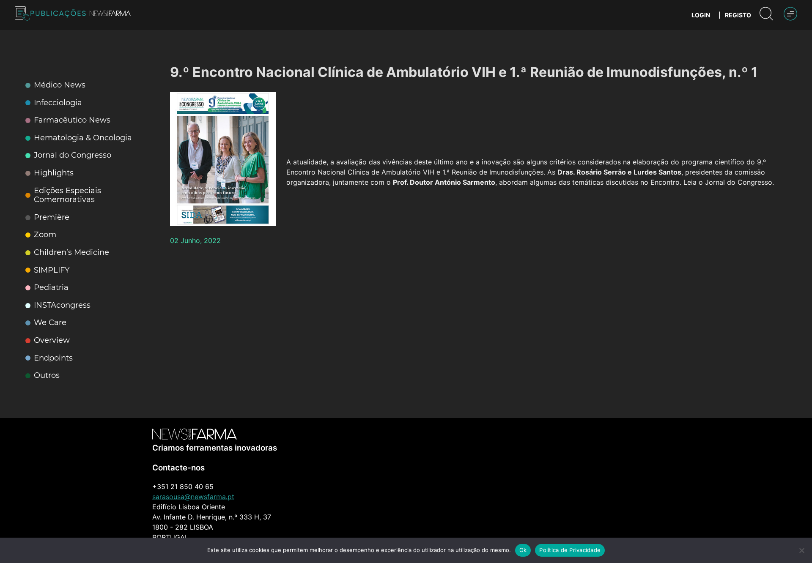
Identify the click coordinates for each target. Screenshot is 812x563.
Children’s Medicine (71, 252)
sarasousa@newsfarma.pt (193, 496)
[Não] (801, 550)
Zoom (45, 234)
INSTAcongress (62, 305)
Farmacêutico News (72, 120)
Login (700, 15)
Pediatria (51, 287)
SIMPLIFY (51, 270)
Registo (738, 15)
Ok (523, 550)
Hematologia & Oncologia (83, 138)
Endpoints (53, 358)
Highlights (54, 173)
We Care (50, 322)
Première (51, 217)
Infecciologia (58, 102)
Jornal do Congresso (72, 155)
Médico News (59, 85)
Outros (47, 375)
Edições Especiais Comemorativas (67, 195)
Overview (52, 340)
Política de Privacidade (570, 550)
